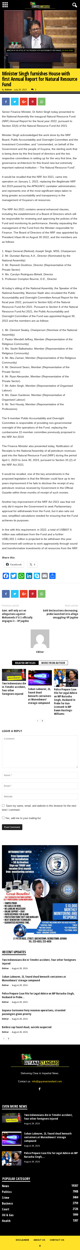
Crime (5, 1197)
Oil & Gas (8, 1215)
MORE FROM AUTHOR (53, 663)
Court (5, 1209)
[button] (74, 5)
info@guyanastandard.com (47, 1081)
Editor (8, 89)
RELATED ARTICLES (25, 663)
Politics (7, 1192)
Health (6, 1221)
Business (7, 1203)
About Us (39, 1239)
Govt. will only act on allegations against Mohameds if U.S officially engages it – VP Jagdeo (17, 616)
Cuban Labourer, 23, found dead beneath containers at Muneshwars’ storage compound (39, 696)
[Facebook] (40, 1089)
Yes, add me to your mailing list (22, 818)
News (5, 1186)
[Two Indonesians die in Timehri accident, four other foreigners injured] (14, 675)
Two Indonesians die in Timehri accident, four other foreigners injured (14, 688)
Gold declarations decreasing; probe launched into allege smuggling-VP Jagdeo (60, 614)
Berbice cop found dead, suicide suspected (26, 1027)
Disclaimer (22, 1239)
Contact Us (57, 1239)
